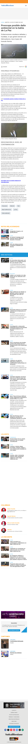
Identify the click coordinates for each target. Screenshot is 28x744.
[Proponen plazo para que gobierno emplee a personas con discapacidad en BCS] (5, 564)
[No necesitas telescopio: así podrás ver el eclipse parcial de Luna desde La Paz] (5, 264)
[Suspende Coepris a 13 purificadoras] (5, 231)
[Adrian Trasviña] (3, 510)
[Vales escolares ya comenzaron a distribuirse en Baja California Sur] (5, 542)
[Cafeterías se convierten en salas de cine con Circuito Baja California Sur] (5, 549)
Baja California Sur (6, 209)
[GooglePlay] (23, 730)
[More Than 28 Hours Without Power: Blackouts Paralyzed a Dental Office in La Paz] (5, 403)
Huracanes (4, 206)
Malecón (12, 206)
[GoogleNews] (17, 730)
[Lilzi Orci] (3, 530)
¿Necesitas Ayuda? (14, 726)
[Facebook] (5, 730)
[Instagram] (14, 730)
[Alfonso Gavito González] (3, 523)
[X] (8, 730)
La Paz (15, 209)
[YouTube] (11, 730)
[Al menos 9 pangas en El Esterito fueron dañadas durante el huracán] (5, 237)
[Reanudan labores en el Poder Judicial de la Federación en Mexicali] (5, 315)
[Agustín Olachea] (3, 517)
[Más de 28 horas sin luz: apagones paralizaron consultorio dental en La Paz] (5, 422)
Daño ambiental (5, 213)
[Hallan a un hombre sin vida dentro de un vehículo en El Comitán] (5, 280)
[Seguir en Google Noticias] (26, 67)
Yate (18, 206)
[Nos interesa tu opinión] (14, 705)
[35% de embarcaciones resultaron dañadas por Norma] (5, 244)
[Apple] (20, 730)
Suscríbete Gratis (14, 630)
